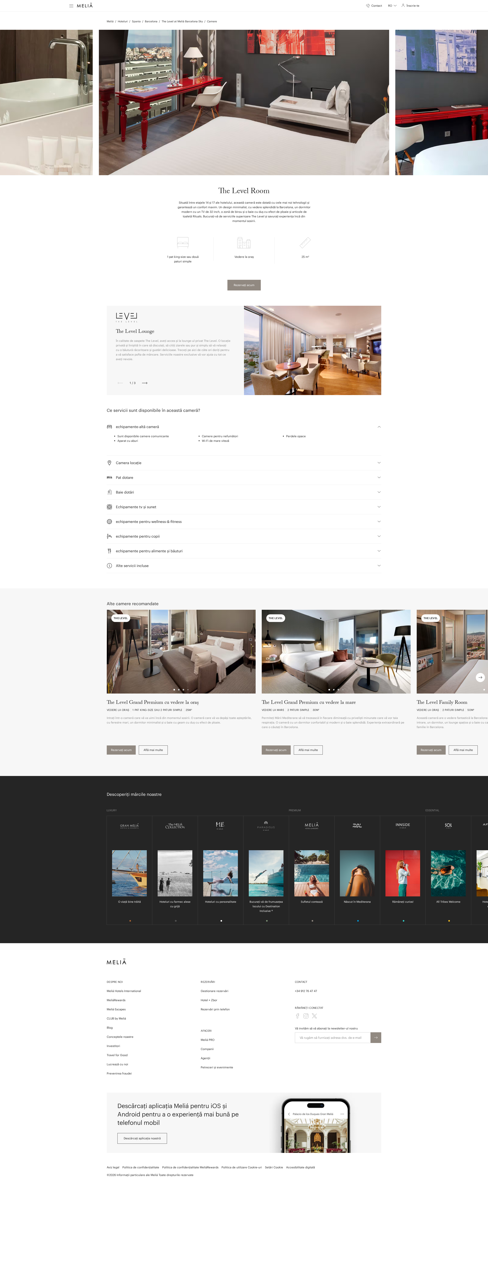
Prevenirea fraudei (119, 1073)
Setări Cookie (274, 1167)
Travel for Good (117, 1055)
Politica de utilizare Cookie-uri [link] (242, 1167)
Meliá (110, 21)
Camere (212, 21)
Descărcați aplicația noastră (142, 1138)
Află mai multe (153, 750)
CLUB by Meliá (116, 1018)
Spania (136, 21)
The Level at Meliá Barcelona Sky (182, 21)
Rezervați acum (244, 285)
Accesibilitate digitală (300, 1167)
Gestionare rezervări (214, 991)
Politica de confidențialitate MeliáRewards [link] (190, 1167)
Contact (301, 982)
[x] (314, 1016)
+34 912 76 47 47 (306, 991)
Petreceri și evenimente (217, 1067)
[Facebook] (297, 1016)
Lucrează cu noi (117, 1064)
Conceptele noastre (120, 1037)
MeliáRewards (116, 1000)
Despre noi (115, 982)
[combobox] (392, 5)
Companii (207, 1049)
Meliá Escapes (116, 1009)
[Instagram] (306, 1016)
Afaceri (206, 1030)
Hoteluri (123, 21)
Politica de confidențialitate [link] (140, 1167)
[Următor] (145, 383)
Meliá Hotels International (124, 991)
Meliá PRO (207, 1040)
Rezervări (208, 982)
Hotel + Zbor (209, 1000)
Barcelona (151, 21)
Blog (110, 1027)
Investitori (113, 1046)
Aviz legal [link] (113, 1167)
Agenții (205, 1058)
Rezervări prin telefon (215, 1009)
